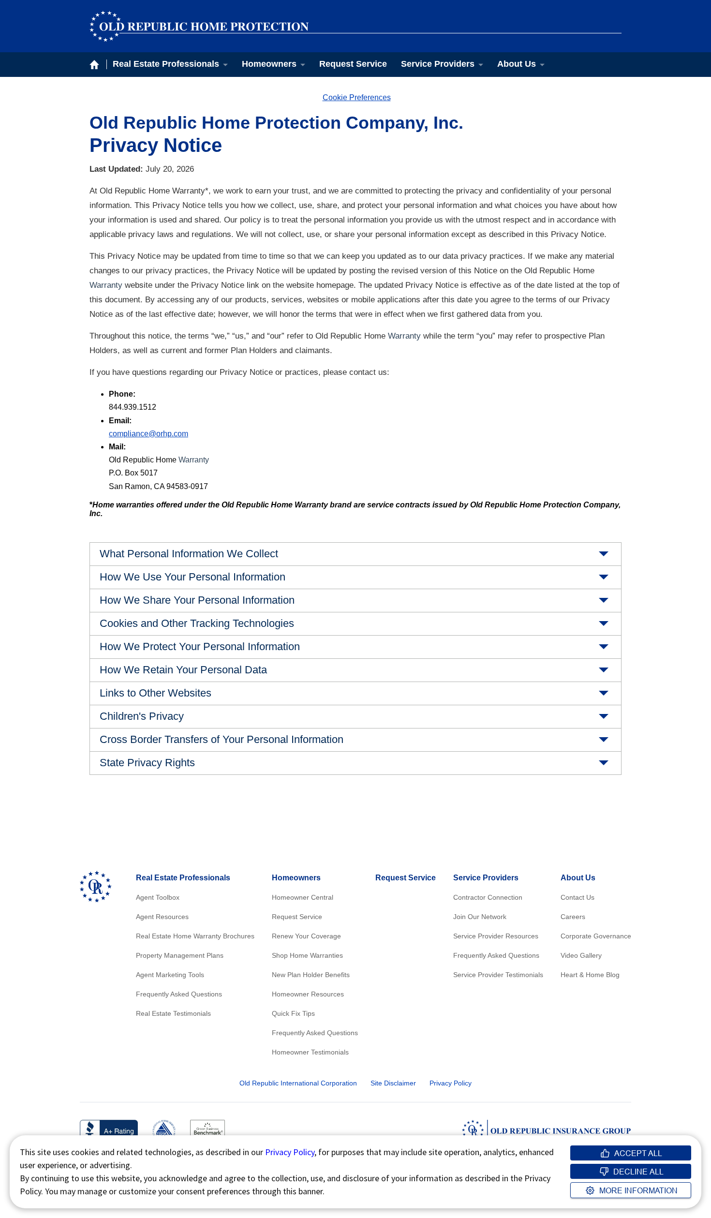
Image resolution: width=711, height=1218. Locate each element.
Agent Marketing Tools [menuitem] (170, 975)
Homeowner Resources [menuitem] (308, 994)
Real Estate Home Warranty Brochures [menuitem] (195, 936)
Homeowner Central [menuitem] (302, 897)
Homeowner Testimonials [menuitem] (310, 1052)
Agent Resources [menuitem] (162, 917)
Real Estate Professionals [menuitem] (166, 64)
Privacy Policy (289, 1152)
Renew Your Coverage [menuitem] (306, 936)
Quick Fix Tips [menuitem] (293, 1013)
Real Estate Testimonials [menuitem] (173, 1013)
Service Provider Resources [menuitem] (495, 936)
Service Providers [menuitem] (437, 64)
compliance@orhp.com (148, 434)
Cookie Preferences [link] (357, 97)
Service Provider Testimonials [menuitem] (498, 975)
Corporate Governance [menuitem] (596, 936)
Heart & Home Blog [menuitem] (590, 975)
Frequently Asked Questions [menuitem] (179, 994)
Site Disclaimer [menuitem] (393, 1083)
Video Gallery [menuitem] (581, 955)
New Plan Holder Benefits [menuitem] (311, 975)
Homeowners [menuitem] (269, 64)
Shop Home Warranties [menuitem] (307, 955)
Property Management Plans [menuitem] (179, 955)
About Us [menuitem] (516, 64)
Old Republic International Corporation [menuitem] (298, 1083)
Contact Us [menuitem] (577, 897)
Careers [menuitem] (573, 917)
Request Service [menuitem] (353, 64)
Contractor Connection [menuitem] (487, 897)
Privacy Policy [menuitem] (451, 1083)
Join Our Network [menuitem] (479, 917)
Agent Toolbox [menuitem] (157, 897)
